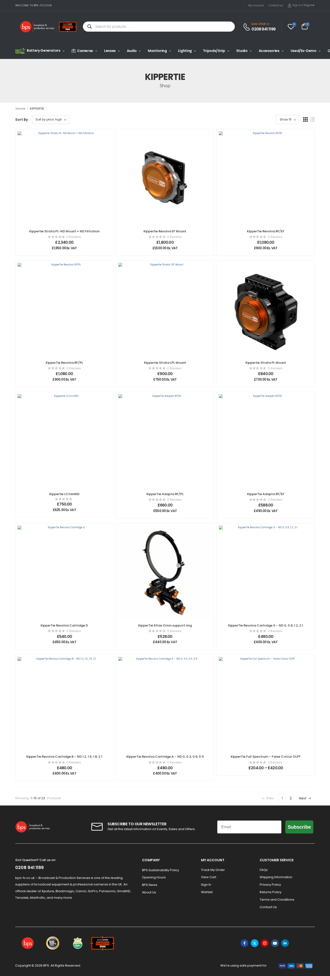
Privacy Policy (270, 884)
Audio (132, 50)
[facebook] (244, 943)
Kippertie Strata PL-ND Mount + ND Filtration (64, 231)
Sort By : (22, 119)
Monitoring (157, 50)
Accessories (269, 50)
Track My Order (213, 870)
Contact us (275, 5)
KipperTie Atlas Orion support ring (165, 625)
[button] (305, 119)
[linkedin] (285, 943)
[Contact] (247, 27)
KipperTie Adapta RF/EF (265, 494)
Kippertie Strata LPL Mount (165, 362)
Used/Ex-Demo (303, 50)
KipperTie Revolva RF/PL (64, 362)
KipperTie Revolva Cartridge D (64, 625)
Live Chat (258, 23)
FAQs (264, 870)
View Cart (208, 877)
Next (303, 798)
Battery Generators (43, 50)
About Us (149, 892)
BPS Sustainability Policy (160, 870)
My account (256, 5)
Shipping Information (276, 877)
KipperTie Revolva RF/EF (265, 231)
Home (20, 108)
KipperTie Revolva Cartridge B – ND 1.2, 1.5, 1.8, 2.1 (64, 756)
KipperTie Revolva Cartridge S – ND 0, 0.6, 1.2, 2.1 (265, 625)
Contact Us (268, 907)
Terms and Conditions (277, 899)
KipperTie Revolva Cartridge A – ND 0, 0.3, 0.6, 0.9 (165, 756)
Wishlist (207, 892)
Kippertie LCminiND (64, 494)
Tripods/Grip (214, 50)
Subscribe (299, 827)
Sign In (206, 884)
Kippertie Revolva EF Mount (164, 231)
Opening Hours (154, 877)
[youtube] (275, 943)
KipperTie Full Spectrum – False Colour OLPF (266, 756)
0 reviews (73, 236)
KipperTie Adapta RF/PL (165, 494)
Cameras (85, 50)
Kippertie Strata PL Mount (265, 362)
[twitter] (254, 943)
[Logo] (37, 26)
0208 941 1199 (263, 29)
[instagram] (265, 943)
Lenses (110, 50)
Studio (242, 50)
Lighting (185, 50)
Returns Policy (270, 892)
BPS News (149, 885)
